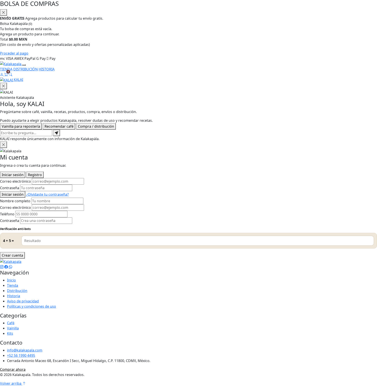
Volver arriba (11, 383)
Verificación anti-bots (15, 229)
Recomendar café (59, 126)
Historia (13, 295)
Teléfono (7, 214)
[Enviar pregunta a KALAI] (56, 133)
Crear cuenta (12, 255)
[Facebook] (6, 266)
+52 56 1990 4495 (21, 355)
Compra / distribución (96, 126)
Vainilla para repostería (21, 126)
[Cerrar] (3, 144)
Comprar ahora (13, 369)
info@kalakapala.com (24, 350)
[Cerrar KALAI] (3, 86)
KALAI (18, 79)
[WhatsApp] (10, 266)
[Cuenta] (2, 74)
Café (10, 323)
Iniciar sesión (13, 174)
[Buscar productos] (10, 74)
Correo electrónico (15, 181)
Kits (10, 333)
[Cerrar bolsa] (3, 12)
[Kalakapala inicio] (11, 63)
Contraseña (9, 187)
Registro (35, 174)
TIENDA (6, 69)
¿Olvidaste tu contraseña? (47, 194)
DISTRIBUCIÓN (25, 69)
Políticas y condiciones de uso (31, 306)
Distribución (17, 290)
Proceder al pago (14, 53)
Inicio (11, 280)
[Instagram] (1, 266)
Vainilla (13, 328)
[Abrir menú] (24, 65)
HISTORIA (47, 69)
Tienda (12, 285)
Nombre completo (15, 201)
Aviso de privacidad (23, 301)
